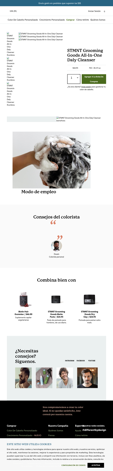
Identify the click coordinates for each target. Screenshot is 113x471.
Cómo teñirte (82, 19)
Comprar (70, 19)
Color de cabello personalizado (23, 19)
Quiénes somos (97, 19)
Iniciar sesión (94, 11)
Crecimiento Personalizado (52, 19)
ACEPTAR (96, 465)
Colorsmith (56, 11)
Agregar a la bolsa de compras (93, 79)
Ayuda (78, 430)
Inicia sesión (86, 86)
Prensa (51, 435)
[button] (12, 11)
